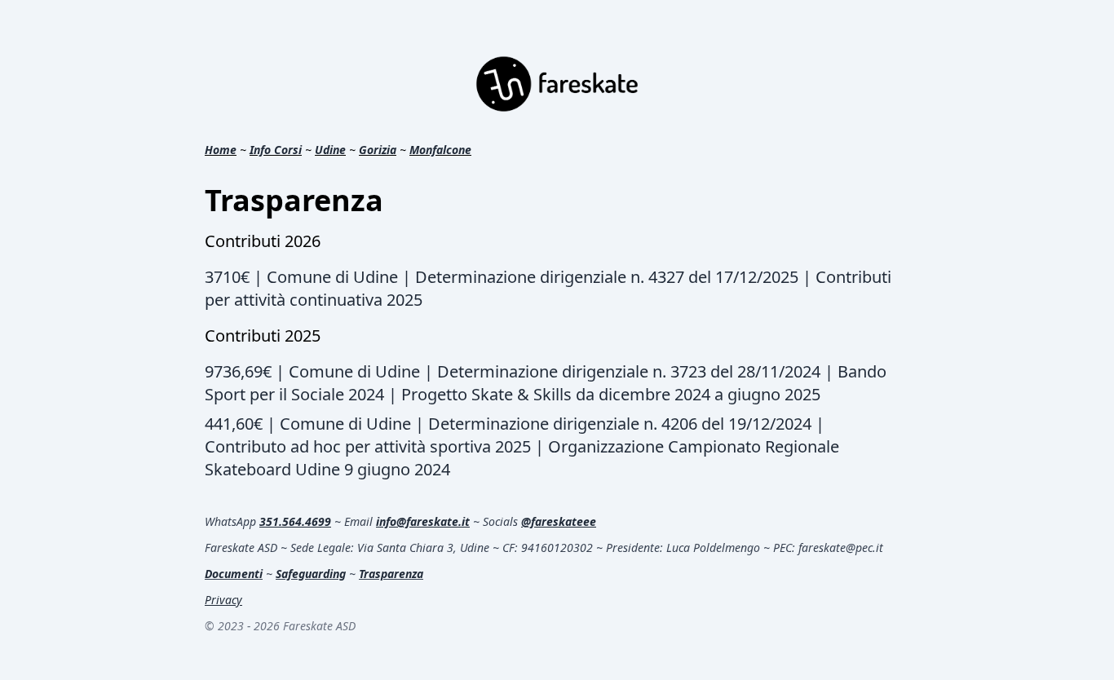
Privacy (223, 599)
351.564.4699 (295, 521)
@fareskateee (558, 521)
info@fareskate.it (423, 521)
